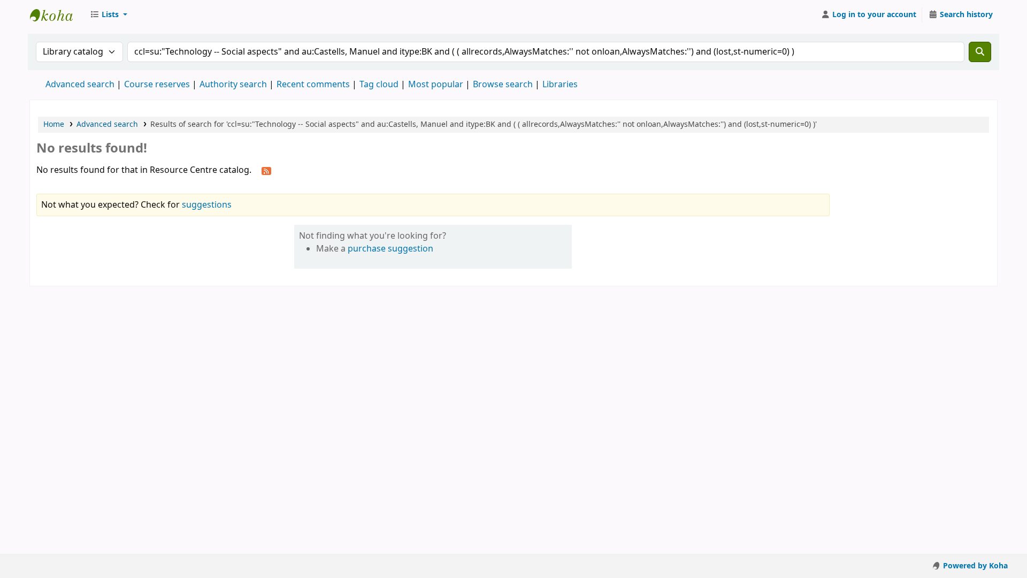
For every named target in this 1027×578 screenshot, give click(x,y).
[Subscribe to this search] (266, 171)
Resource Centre (56, 15)
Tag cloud (378, 84)
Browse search (503, 84)
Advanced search (79, 84)
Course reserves (157, 84)
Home (53, 124)
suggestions (207, 205)
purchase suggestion (390, 248)
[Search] (980, 52)
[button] (109, 15)
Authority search (233, 84)
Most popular (435, 84)
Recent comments (313, 84)
